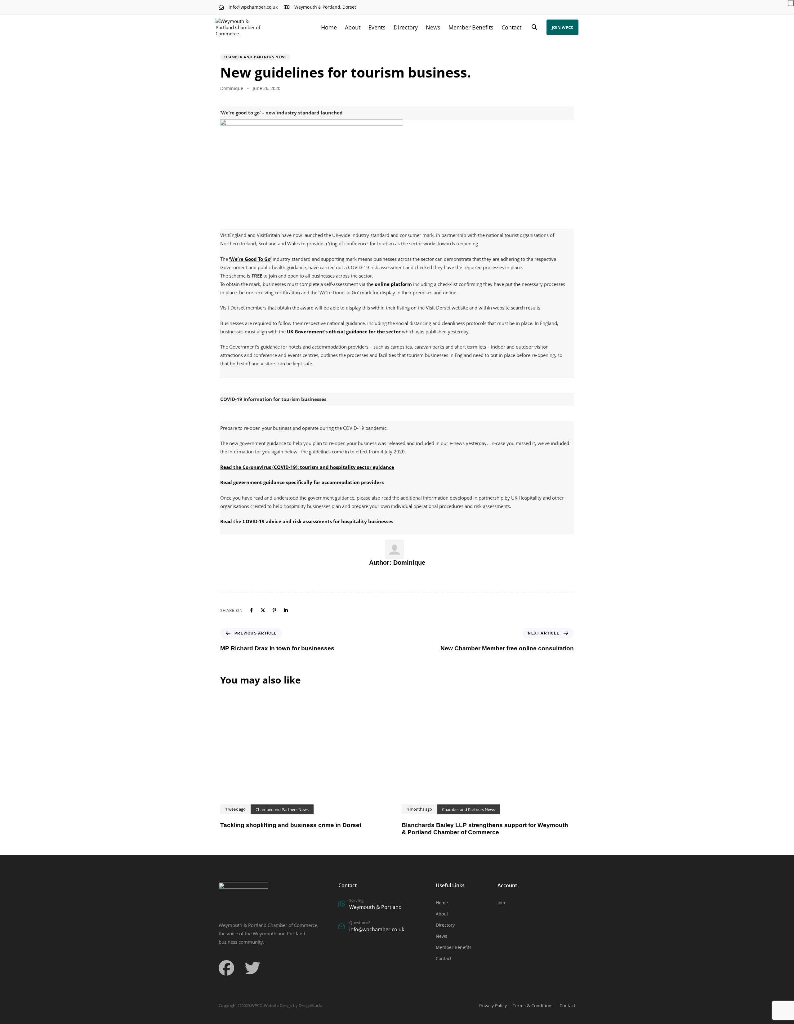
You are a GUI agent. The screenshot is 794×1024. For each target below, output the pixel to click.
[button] (534, 27)
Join (501, 903)
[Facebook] (251, 610)
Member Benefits (470, 27)
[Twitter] (252, 968)
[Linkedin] (285, 610)
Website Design (278, 1005)
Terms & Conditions (533, 1005)
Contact (511, 27)
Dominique (231, 88)
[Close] (791, 3)
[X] (263, 610)
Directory (405, 27)
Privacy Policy (493, 1005)
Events (377, 27)
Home (329, 27)
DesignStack (310, 1005)
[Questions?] (384, 927)
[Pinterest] (274, 610)
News (433, 27)
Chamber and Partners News (255, 57)
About (352, 27)
